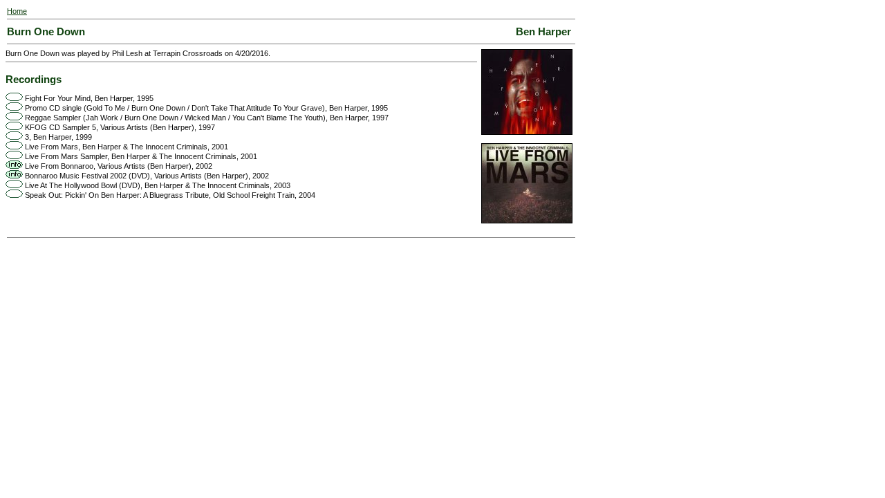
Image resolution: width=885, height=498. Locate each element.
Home (17, 11)
